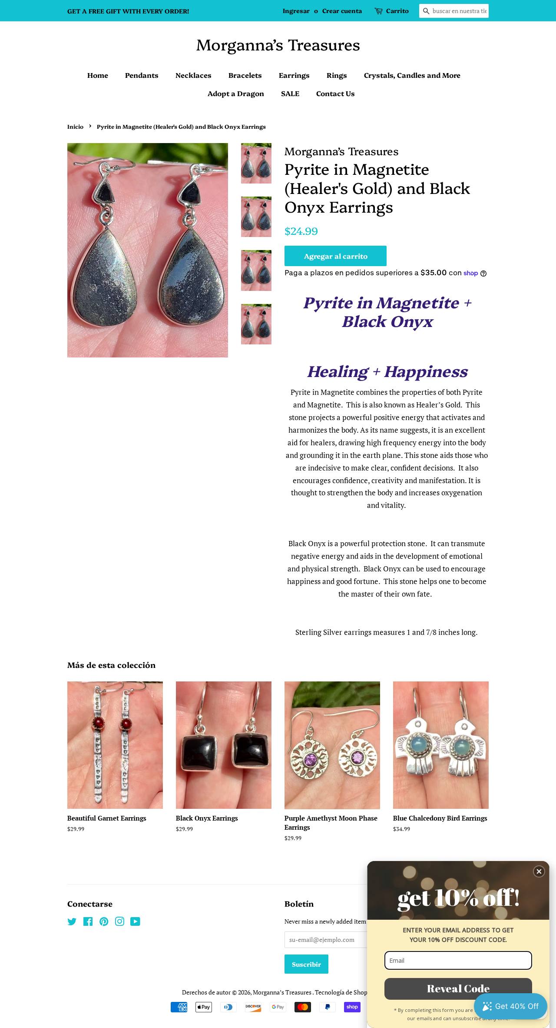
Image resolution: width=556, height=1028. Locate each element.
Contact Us (335, 93)
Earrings (294, 75)
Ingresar (296, 10)
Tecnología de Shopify (344, 992)
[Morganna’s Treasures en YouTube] (135, 923)
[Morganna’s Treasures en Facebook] (88, 923)
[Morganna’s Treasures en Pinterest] (104, 923)
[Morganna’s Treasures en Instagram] (119, 923)
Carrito (397, 10)
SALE (290, 93)
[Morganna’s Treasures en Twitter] (72, 923)
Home (97, 75)
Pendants (142, 75)
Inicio (75, 126)
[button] (539, 871)
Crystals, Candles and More (412, 75)
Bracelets (245, 75)
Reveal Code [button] (458, 988)
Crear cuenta (342, 10)
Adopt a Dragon (236, 93)
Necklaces (193, 75)
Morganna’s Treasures (278, 43)
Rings (337, 75)
